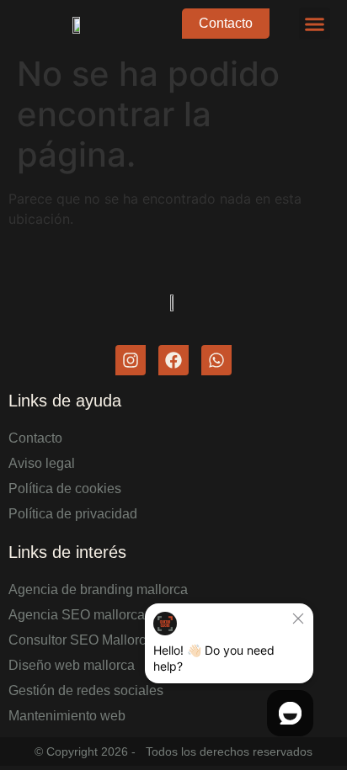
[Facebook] (173, 360)
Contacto (35, 438)
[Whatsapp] (216, 360)
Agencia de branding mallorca (98, 589)
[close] (298, 618)
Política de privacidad (72, 514)
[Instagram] (130, 360)
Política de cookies (64, 488)
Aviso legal (41, 463)
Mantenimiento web (66, 716)
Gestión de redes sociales (85, 690)
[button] (315, 24)
